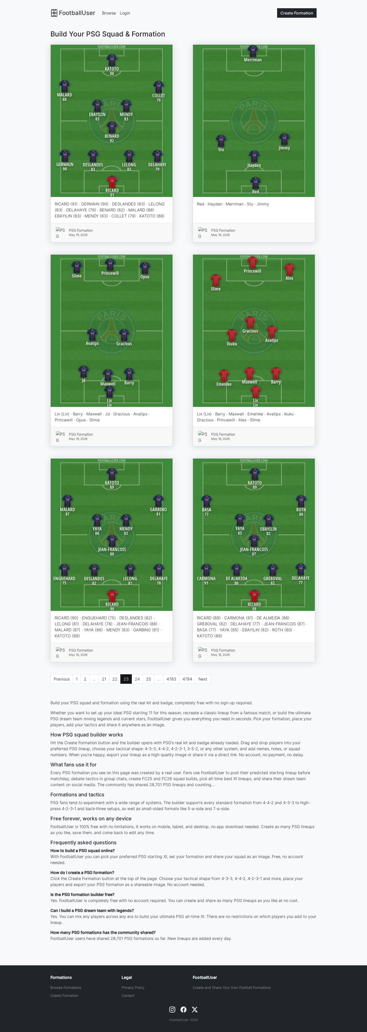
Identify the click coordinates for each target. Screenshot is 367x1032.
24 (137, 679)
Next (202, 679)
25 (148, 679)
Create (296, 12)
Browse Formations (65, 987)
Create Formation (64, 995)
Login (125, 12)
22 (114, 679)
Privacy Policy (133, 987)
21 (104, 679)
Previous (62, 679)
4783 (171, 679)
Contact (128, 995)
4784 (187, 679)
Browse (109, 12)
